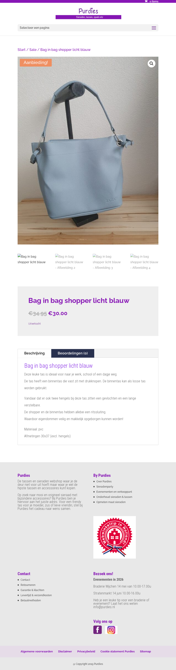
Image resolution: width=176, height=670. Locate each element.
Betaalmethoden (31, 600)
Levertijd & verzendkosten (36, 595)
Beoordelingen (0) (73, 353)
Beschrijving (34, 353)
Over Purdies (104, 481)
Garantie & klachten (32, 590)
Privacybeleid (86, 651)
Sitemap (145, 651)
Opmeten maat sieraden (111, 502)
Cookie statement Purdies (117, 651)
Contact (25, 579)
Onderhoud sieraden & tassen (114, 496)
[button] (151, 63)
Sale (32, 50)
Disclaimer (65, 651)
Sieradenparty (104, 486)
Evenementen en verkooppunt (114, 491)
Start (22, 50)
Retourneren (28, 584)
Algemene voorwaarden (37, 651)
